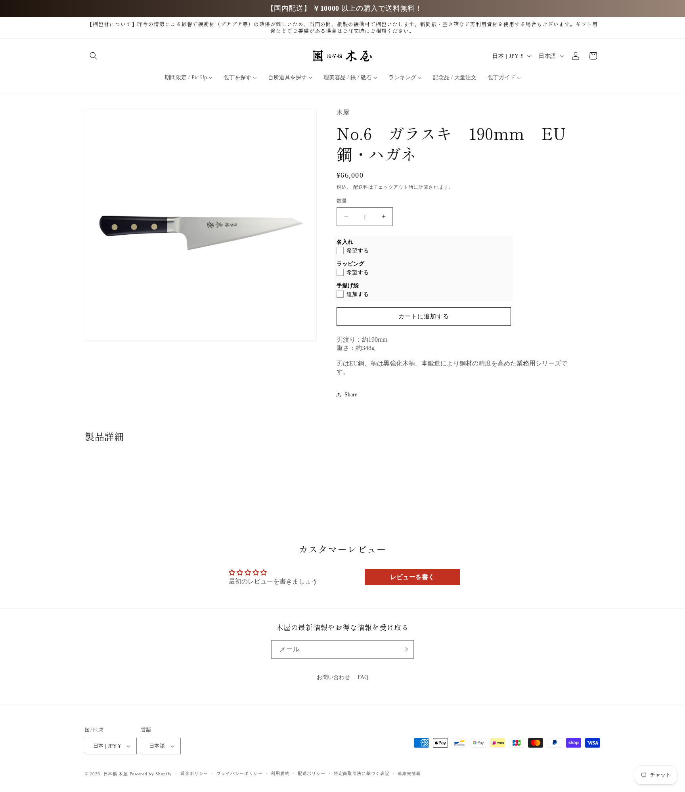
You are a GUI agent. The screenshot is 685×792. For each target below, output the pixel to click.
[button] (93, 56)
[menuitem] (188, 77)
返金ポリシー (194, 773)
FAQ (363, 677)
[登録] (404, 649)
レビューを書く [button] (412, 577)
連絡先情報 (409, 773)
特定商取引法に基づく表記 (361, 773)
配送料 (360, 187)
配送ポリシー (311, 773)
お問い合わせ (333, 677)
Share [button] (350, 395)
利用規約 (280, 773)
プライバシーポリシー (239, 773)
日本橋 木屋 (115, 773)
